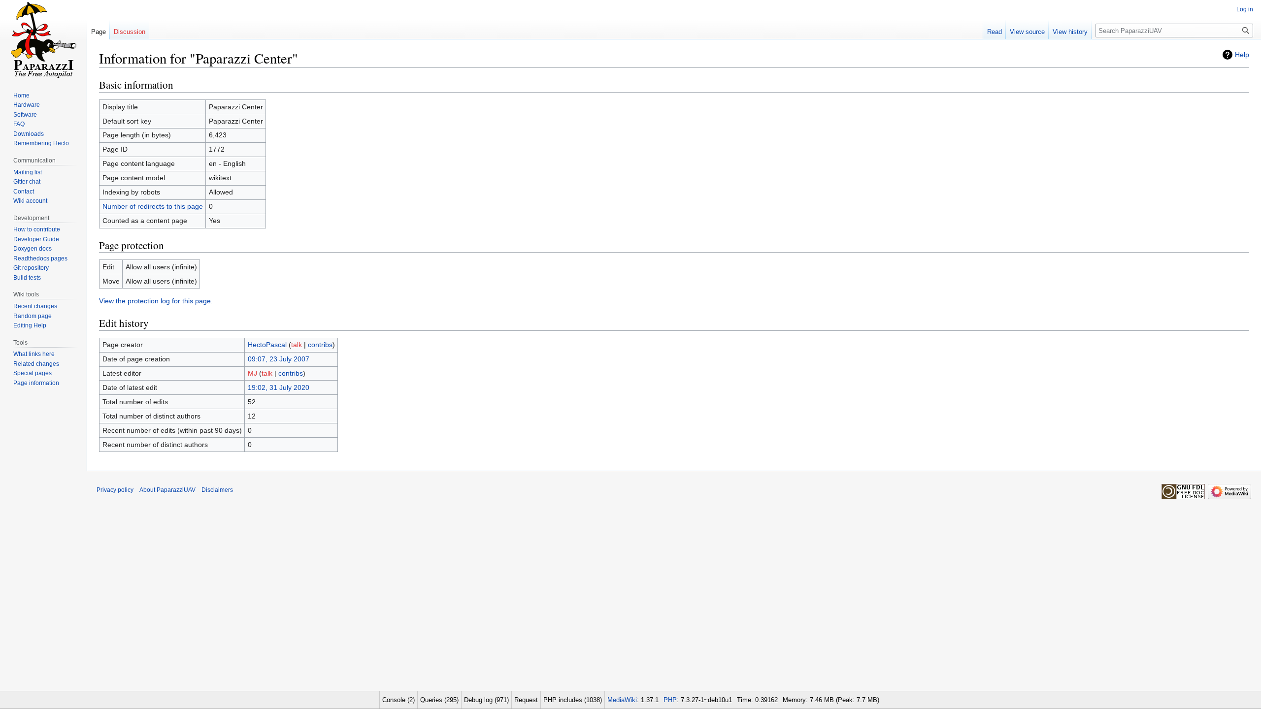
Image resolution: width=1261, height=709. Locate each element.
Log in (1244, 9)
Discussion (129, 31)
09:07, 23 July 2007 (278, 359)
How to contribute (36, 229)
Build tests (27, 277)
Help (1242, 55)
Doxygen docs (32, 248)
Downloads (28, 133)
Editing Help (29, 325)
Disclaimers (217, 489)
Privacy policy (115, 489)
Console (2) (398, 700)
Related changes (36, 363)
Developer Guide (36, 239)
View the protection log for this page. (156, 301)
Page (98, 31)
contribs (320, 345)
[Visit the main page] (43, 39)
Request (526, 700)
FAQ (19, 124)
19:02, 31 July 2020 (278, 387)
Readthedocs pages (40, 258)
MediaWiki (622, 700)
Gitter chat (26, 181)
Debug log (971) (486, 700)
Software (25, 114)
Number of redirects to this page (152, 206)
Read (994, 31)
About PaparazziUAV (167, 489)
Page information (36, 383)
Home (21, 95)
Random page (32, 316)
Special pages (32, 373)
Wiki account (30, 200)
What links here (34, 354)
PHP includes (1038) (572, 700)
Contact (23, 191)
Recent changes (35, 306)
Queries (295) (439, 700)
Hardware (26, 104)
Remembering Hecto (41, 143)
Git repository (31, 267)
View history (1070, 31)
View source (1027, 31)
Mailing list (27, 172)
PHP (670, 700)
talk (296, 345)
